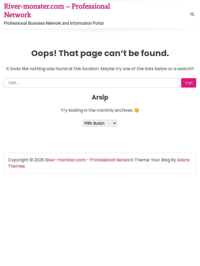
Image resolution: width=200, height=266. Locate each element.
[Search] (192, 14)
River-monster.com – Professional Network (89, 160)
